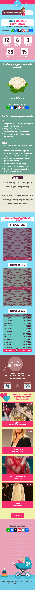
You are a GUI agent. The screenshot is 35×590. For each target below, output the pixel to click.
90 (31, 484)
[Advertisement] (17, 552)
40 (31, 458)
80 (31, 431)
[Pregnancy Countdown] (17, 3)
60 (31, 404)
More (17, 515)
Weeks (4, 582)
